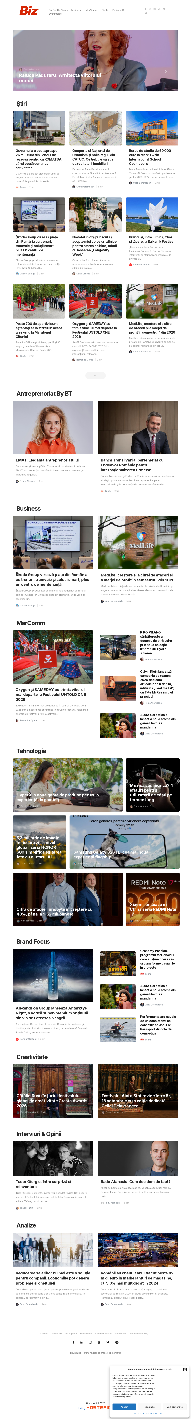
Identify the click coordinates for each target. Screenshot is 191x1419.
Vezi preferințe (175, 1406)
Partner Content (141, 264)
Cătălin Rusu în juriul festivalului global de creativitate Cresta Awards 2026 (52, 1100)
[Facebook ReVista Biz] (73, 1342)
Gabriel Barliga (27, 273)
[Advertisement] (95, 1381)
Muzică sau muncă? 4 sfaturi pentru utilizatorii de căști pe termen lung (151, 792)
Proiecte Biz (119, 10)
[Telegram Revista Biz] (116, 1342)
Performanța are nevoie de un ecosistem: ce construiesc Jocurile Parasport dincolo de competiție (158, 1025)
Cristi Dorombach (85, 186)
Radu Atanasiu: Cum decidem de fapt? (136, 1181)
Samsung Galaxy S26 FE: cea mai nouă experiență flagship (110, 854)
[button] (185, 1369)
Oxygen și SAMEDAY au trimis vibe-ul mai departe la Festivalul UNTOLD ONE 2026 (51, 694)
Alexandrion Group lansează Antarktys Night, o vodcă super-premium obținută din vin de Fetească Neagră (52, 1013)
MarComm (91, 10)
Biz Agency (71, 1333)
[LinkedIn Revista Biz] (107, 1342)
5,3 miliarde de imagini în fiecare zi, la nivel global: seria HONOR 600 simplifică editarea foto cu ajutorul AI (39, 847)
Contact (44, 1333)
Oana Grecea (83, 273)
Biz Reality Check (58, 10)
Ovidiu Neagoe (27, 481)
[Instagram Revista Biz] (90, 1342)
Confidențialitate (103, 1333)
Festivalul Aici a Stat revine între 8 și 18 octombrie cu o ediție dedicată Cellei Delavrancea (137, 1100)
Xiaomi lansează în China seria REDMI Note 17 (153, 909)
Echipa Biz (57, 1333)
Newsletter (120, 1333)
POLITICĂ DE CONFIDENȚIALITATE (148, 1414)
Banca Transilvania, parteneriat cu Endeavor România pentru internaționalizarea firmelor (132, 465)
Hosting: (82, 1408)
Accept (124, 1406)
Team (23, 187)
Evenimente (55, 13)
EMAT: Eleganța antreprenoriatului (47, 460)
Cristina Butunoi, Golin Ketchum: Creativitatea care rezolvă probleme (58, 77)
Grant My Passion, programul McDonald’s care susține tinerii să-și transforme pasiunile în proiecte (157, 959)
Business (76, 10)
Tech (105, 10)
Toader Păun (26, 1207)
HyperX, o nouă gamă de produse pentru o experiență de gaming (58, 797)
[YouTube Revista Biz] (99, 1342)
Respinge (150, 1406)
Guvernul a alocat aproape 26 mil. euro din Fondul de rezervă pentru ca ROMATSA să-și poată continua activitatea (38, 159)
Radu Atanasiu (112, 1202)
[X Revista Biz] (81, 1342)
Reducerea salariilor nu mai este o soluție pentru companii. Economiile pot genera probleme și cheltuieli (53, 1278)
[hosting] (100, 1408)
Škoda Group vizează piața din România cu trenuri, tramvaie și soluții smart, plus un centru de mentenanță (37, 245)
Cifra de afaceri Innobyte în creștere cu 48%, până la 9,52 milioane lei (55, 912)
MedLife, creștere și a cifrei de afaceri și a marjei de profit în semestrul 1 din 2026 (152, 328)
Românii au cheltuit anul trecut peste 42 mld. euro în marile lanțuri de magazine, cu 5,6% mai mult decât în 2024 (137, 1278)
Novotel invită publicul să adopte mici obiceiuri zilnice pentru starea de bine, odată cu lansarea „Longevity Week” (94, 245)
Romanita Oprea (33, 69)
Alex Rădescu (84, 863)
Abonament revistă (138, 1333)
